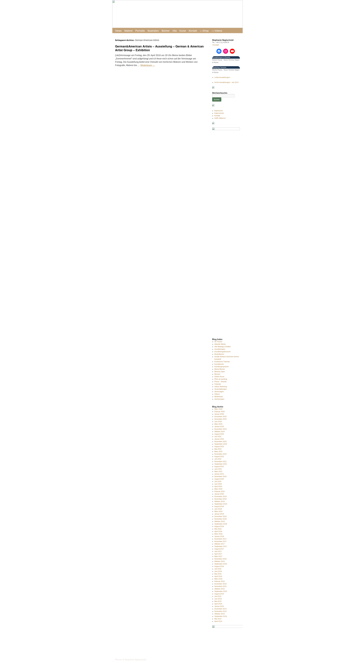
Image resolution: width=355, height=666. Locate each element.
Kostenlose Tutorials (222, 362)
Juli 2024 (217, 437)
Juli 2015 (217, 596)
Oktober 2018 (219, 521)
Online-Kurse (219, 377)
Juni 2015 (218, 599)
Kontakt (193, 30)
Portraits (140, 30)
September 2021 (220, 464)
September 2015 (220, 591)
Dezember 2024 (220, 429)
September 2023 (220, 444)
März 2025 (218, 424)
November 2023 (220, 442)
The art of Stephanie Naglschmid (130, 659)
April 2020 (218, 486)
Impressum (218, 111)
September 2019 (220, 504)
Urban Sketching (220, 387)
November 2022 (220, 454)
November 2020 (220, 476)
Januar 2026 (219, 414)
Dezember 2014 (220, 609)
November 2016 (220, 559)
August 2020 (219, 479)
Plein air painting (220, 379)
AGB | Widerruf (219, 118)
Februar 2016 (219, 581)
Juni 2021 (218, 469)
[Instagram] (225, 51)
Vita (174, 30)
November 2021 (220, 461)
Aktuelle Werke (220, 344)
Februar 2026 (219, 412)
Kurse (182, 30)
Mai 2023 (217, 449)
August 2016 (219, 566)
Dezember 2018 (220, 516)
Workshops (218, 397)
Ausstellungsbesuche (222, 352)
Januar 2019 (219, 514)
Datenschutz (219, 113)
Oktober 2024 (219, 432)
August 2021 (219, 466)
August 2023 (219, 447)
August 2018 (219, 526)
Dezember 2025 (220, 417)
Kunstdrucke (219, 364)
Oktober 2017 (219, 544)
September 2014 (220, 616)
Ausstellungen (219, 349)
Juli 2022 (217, 459)
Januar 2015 (219, 606)
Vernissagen (219, 392)
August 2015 (219, 594)
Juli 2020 (217, 481)
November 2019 (220, 499)
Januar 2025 (219, 427)
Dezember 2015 (220, 584)
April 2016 (218, 576)
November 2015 (220, 586)
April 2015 (218, 604)
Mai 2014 (217, 619)
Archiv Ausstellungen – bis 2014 (226, 82)
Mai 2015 (217, 601)
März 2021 (218, 471)
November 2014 (220, 611)
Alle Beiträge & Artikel (222, 347)
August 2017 (219, 549)
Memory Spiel (219, 372)
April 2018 (218, 531)
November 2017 (220, 541)
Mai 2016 (217, 574)
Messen (217, 374)
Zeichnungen (219, 399)
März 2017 (218, 556)
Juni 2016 (218, 571)
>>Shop (204, 30)
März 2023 (218, 452)
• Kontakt (215, 45)
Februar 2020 (219, 491)
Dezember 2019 (220, 496)
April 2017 (218, 554)
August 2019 (219, 506)
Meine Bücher (219, 369)
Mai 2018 (217, 529)
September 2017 (220, 546)
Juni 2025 (218, 422)
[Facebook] (218, 51)
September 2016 (220, 564)
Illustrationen (219, 354)
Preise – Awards (220, 382)
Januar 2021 (219, 474)
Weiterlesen (147, 65)
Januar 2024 (219, 439)
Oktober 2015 (219, 589)
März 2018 (218, 534)
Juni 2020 (218, 484)
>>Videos (216, 30)
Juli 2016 (217, 569)
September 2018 (220, 524)
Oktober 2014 (219, 614)
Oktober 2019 (219, 501)
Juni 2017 (218, 551)
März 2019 (218, 511)
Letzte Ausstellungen (222, 77)
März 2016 (218, 579)
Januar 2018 (219, 536)
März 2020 (218, 489)
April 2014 (218, 621)
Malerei (128, 30)
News (118, 30)
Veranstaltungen (220, 389)
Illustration (153, 30)
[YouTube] (232, 51)
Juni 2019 (218, 509)
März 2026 (218, 409)
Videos (217, 394)
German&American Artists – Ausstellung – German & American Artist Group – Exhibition (159, 48)
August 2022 (219, 457)
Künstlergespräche (221, 367)
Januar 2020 (219, 494)
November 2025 (220, 419)
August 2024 (219, 434)
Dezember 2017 (220, 539)
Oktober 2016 (219, 561)
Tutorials (217, 384)
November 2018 (220, 519)
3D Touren (218, 342)
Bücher (166, 30)
